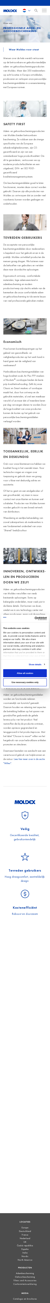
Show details (35, 664)
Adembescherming (25, 1273)
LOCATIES (25, 1221)
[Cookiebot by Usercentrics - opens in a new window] (35, 618)
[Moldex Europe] (10, 10)
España (25, 1249)
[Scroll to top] (44, 1297)
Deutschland (25, 1231)
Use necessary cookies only (25, 682)
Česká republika (25, 1245)
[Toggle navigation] (36, 10)
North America (25, 1259)
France (25, 1234)
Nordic (25, 1256)
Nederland (25, 1238)
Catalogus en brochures (25, 1298)
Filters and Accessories (25, 1280)
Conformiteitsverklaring (25, 1284)
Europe (25, 1227)
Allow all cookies (25, 673)
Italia (25, 1252)
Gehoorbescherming (25, 1276)
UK (25, 1241)
